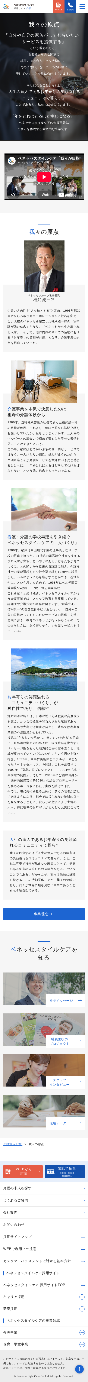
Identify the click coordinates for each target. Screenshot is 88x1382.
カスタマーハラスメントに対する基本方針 (37, 1261)
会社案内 (10, 1212)
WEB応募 (59, 10)
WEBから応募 (24, 1171)
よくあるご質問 (15, 1200)
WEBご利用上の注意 (20, 1249)
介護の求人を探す (17, 1188)
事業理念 (41, 914)
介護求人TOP (12, 1144)
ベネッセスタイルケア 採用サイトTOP (34, 1285)
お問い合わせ (14, 1224)
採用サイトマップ (17, 1237)
